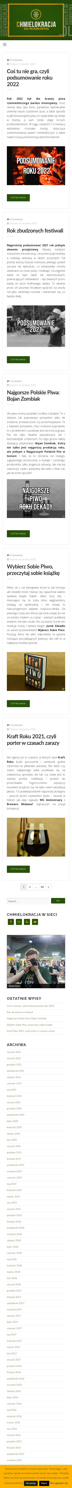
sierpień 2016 (14, 1391)
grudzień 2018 (14, 1215)
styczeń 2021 (14, 1102)
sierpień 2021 (14, 1077)
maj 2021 (11, 1090)
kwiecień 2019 (14, 1190)
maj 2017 (11, 1334)
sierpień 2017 (14, 1316)
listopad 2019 (14, 1159)
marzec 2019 (13, 1196)
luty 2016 (12, 1429)
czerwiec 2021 (14, 1083)
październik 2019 (15, 1165)
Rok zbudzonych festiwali (35, 231)
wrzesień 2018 (14, 1234)
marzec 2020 (13, 1134)
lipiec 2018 (12, 1247)
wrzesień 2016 (14, 1385)
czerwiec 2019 (14, 1177)
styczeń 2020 (14, 1146)
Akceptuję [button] (31, 1483)
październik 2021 (15, 1071)
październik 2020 (15, 1115)
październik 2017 (15, 1303)
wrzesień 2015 (14, 1460)
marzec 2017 (13, 1347)
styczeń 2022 (14, 1058)
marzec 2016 (13, 1422)
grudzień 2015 (14, 1441)
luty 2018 (12, 1278)
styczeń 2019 (14, 1209)
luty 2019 (12, 1203)
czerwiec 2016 (14, 1404)
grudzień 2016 (14, 1366)
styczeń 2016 (14, 1435)
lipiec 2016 (12, 1397)
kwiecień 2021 (14, 1096)
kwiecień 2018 (14, 1265)
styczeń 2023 (14, 1052)
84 (42, 886)
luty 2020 (12, 1140)
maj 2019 (11, 1184)
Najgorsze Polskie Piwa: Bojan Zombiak (27, 1018)
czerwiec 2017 (14, 1328)
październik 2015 (15, 1454)
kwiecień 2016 (14, 1416)
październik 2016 (15, 1378)
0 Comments (16, 60)
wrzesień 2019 (14, 1171)
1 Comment (16, 381)
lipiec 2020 (12, 1121)
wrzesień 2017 (14, 1309)
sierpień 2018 (14, 1240)
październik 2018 (15, 1228)
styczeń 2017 (14, 1359)
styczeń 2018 (14, 1284)
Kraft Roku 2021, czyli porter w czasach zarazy (31, 1031)
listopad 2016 (14, 1372)
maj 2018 (11, 1259)
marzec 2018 (13, 1272)
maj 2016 (11, 1410)
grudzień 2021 (14, 1064)
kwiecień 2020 (14, 1127)
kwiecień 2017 (14, 1341)
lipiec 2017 (12, 1322)
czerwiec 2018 (14, 1253)
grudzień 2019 (14, 1152)
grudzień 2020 (14, 1108)
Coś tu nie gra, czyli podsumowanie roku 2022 (29, 78)
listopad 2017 (14, 1297)
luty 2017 (12, 1353)
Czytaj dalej (18, 198)
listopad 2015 (14, 1447)
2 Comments (16, 725)
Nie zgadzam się (59, 1483)
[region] (36, 961)
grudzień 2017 (14, 1290)
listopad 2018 (14, 1221)
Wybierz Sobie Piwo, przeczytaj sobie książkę (29, 1025)
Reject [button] (44, 1483)
